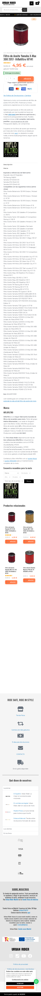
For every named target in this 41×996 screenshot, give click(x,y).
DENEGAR (20, 983)
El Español (17, 794)
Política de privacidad (20, 964)
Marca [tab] (5, 168)
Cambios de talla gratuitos (21, 730)
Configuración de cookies (20, 979)
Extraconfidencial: (20, 818)
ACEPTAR (20, 987)
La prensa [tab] (6, 788)
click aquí (11, 114)
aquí (16, 133)
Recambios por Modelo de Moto (15, 52)
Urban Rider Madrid (12, 899)
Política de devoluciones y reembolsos (20, 969)
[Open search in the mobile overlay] (14, 10)
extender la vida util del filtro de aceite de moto (19, 401)
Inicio (4, 52)
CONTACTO (20, 754)
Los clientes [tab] (7, 829)
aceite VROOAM (10, 461)
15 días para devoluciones (20, 742)
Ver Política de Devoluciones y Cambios (17, 95)
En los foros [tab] (7, 833)
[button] (36, 981)
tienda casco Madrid (24, 929)
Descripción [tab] (7, 164)
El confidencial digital (21, 803)
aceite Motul (32, 459)
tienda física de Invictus (30, 899)
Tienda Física (20, 715)
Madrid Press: (18, 811)
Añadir (27, 79)
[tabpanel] (20, 808)
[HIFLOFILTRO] (10, 149)
